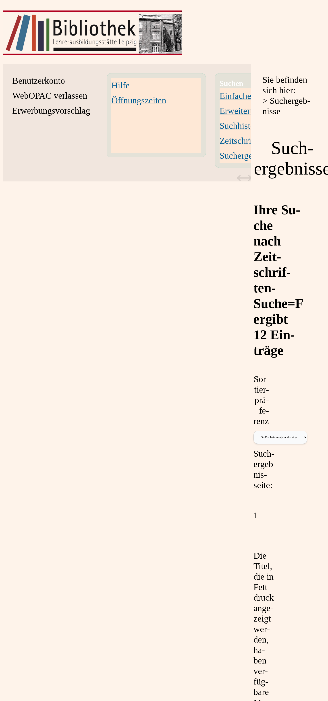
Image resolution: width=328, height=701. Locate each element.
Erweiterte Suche (250, 111)
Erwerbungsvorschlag (51, 111)
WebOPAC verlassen (49, 96)
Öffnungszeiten (138, 100)
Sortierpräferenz (261, 400)
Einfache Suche (247, 96)
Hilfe (120, 85)
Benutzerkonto (38, 81)
